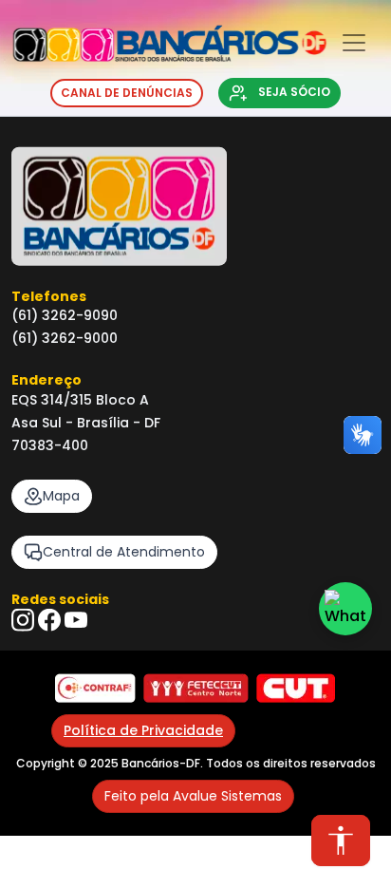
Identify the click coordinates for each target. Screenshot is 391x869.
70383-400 (49, 445)
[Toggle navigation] (354, 43)
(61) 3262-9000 (64, 338)
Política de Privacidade (143, 730)
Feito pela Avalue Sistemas (193, 795)
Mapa (61, 495)
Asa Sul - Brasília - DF (85, 422)
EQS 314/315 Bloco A (80, 399)
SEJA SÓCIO (292, 93)
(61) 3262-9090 (64, 315)
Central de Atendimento (124, 551)
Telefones (48, 296)
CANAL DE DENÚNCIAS (127, 93)
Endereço (46, 379)
